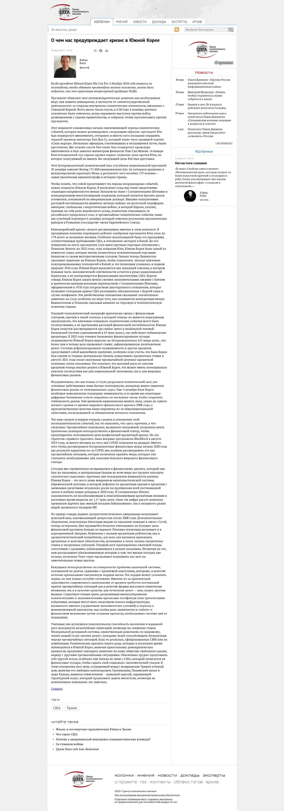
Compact (57, 689)
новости (167, 775)
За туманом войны (69, 744)
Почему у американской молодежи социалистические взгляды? (103, 739)
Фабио (84, 60)
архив (212, 781)
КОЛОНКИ (102, 22)
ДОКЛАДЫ (159, 22)
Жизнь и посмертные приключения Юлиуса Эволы (93, 729)
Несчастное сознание (191, 163)
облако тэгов (188, 781)
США (57, 708)
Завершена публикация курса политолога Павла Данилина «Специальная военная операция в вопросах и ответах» (209, 118)
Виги (83, 63)
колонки (124, 775)
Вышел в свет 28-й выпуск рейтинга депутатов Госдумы (207, 106)
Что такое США (67, 734)
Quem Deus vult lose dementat (77, 749)
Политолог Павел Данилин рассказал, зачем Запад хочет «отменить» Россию (206, 132)
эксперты (214, 775)
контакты (160, 781)
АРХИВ (197, 22)
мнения (145, 775)
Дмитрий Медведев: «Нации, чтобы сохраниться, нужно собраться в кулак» (206, 95)
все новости (224, 143)
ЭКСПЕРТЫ (179, 22)
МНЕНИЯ (122, 22)
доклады (190, 775)
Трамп (72, 708)
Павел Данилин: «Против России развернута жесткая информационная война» (209, 83)
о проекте (126, 781)
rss (143, 781)
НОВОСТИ (139, 22)
